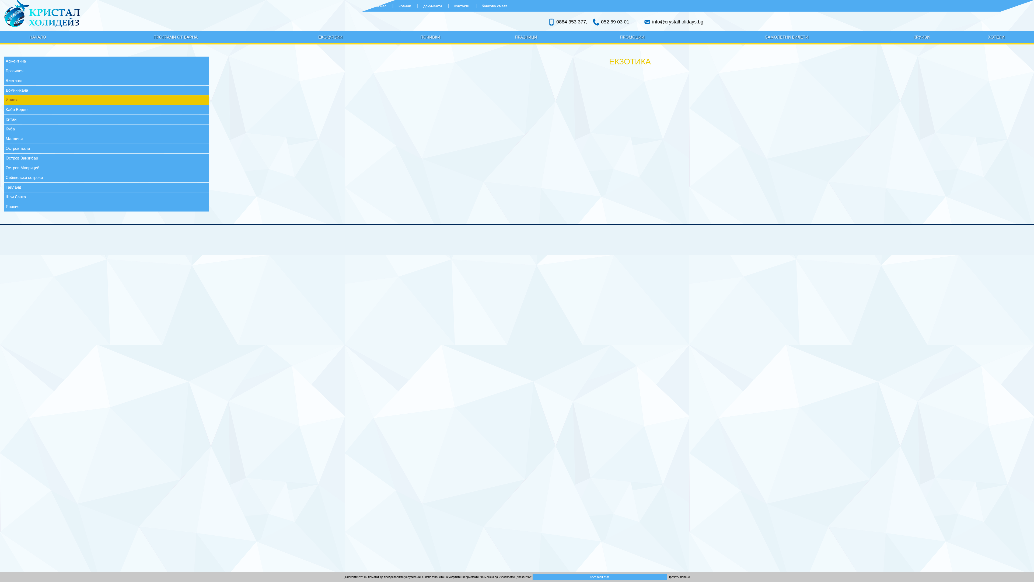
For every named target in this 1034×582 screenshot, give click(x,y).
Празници (526, 37)
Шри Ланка (16, 197)
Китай (11, 119)
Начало (37, 37)
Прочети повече (679, 576)
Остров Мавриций (22, 167)
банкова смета (495, 6)
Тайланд (13, 187)
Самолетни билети (786, 37)
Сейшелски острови (24, 177)
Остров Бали (18, 148)
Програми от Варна (175, 37)
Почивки (430, 37)
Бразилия (14, 70)
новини (405, 6)
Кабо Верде (16, 109)
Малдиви (14, 138)
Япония (12, 206)
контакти (461, 6)
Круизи (922, 37)
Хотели (996, 37)
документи (432, 6)
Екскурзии (330, 37)
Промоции (632, 37)
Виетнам (14, 80)
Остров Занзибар (22, 158)
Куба (10, 129)
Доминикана (17, 90)
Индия (12, 100)
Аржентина (16, 61)
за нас (381, 6)
